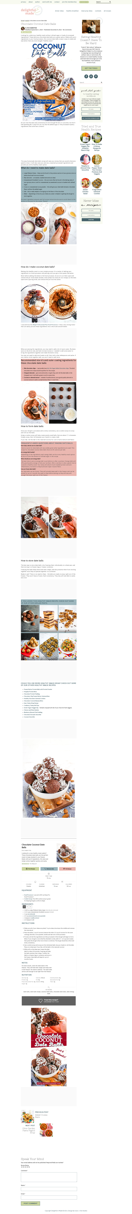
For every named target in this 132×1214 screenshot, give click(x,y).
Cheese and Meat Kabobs (31, 710)
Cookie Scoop (28, 899)
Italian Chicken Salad (85, 192)
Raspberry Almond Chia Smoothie (85, 168)
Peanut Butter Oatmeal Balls (67, 658)
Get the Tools (91, 68)
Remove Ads (50, 869)
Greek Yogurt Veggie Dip (31, 707)
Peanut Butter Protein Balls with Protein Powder (38, 689)
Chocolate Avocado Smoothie (32, 714)
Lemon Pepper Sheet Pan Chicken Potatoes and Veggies (97, 170)
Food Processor (28, 895)
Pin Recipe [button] (68, 869)
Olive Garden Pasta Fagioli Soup (28, 1130)
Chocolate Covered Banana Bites (33, 701)
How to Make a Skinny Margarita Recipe (97, 147)
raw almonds (31, 914)
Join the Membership (69, 2)
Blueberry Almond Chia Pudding (33, 712)
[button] (22, 864)
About (31, 2)
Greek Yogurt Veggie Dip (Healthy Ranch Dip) (85, 147)
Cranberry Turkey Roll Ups (31, 705)
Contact (57, 2)
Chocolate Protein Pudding (32, 694)
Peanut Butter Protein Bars (48, 630)
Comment (24, 1170)
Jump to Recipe (27, 32)
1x (24, 906)
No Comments (67, 30)
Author (37, 2)
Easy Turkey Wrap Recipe (31, 703)
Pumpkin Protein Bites (30, 691)
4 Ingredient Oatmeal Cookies (96, 192)
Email (23, 1194)
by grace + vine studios (80, 1211)
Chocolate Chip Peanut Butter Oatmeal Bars (37, 696)
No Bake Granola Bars (67, 630)
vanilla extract (35, 918)
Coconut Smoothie (29, 717)
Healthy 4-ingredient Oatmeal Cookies (49, 658)
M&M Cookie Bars (41, 1116)
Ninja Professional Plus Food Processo (45, 324)
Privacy (23, 2)
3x (30, 906)
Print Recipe (31, 869)
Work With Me (47, 2)
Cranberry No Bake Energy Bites (30, 658)
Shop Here (84, 2)
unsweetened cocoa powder (37, 916)
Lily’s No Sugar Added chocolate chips (58, 368)
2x (27, 906)
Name (23, 1185)
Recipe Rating (25, 1165)
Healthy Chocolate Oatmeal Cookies (34, 698)
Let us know (47, 1001)
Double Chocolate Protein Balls (30, 630)
